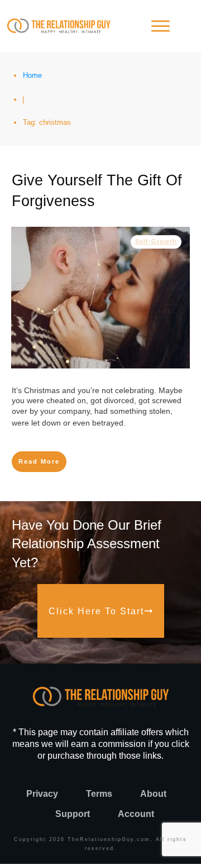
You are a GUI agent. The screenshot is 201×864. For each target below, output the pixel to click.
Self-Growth (156, 241)
